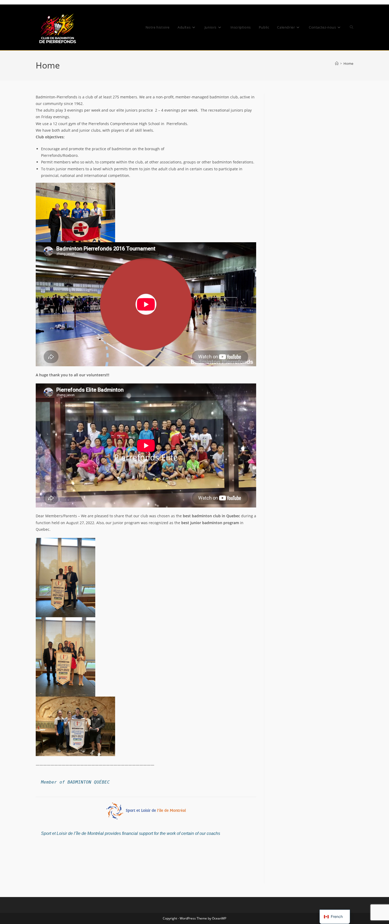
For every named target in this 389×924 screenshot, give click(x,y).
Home (348, 63)
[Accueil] (336, 63)
